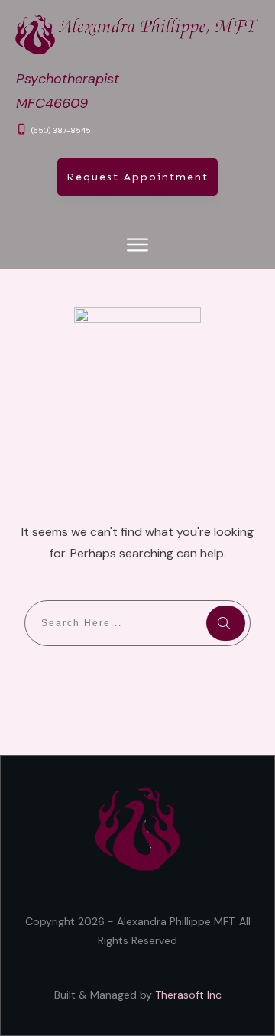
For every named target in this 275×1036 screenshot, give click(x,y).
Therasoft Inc (188, 995)
